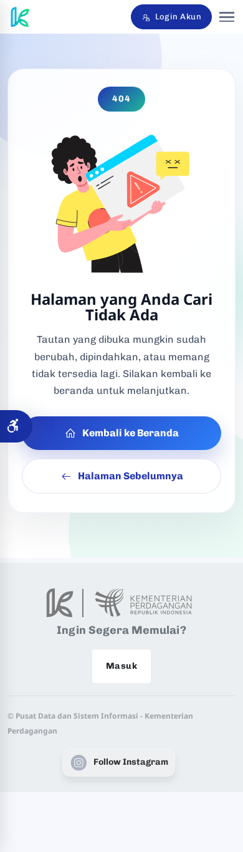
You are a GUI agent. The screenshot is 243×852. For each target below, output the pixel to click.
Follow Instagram (130, 762)
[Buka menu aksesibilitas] (16, 426)
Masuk (121, 666)
